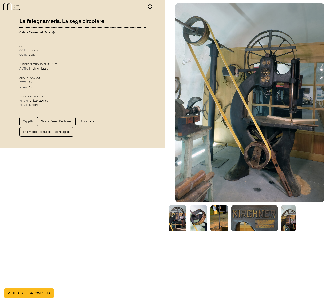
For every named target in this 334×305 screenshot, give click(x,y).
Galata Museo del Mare (56, 121)
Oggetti (28, 121)
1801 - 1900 (86, 121)
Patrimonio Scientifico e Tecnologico (46, 132)
